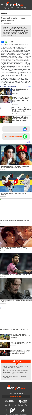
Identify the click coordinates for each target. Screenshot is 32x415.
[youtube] (22, 8)
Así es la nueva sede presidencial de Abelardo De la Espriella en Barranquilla (16, 367)
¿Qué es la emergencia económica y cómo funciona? (15, 376)
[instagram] (12, 8)
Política (4, 14)
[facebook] (25, 8)
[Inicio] (15, 4)
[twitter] (15, 8)
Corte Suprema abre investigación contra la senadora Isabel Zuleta (15, 373)
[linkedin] (18, 8)
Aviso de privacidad (16, 391)
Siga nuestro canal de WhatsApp (13, 136)
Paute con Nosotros (16, 396)
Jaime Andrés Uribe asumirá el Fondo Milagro (16, 370)
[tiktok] (8, 8)
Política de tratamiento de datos (16, 393)
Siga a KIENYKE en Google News (13, 129)
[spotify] (5, 8)
